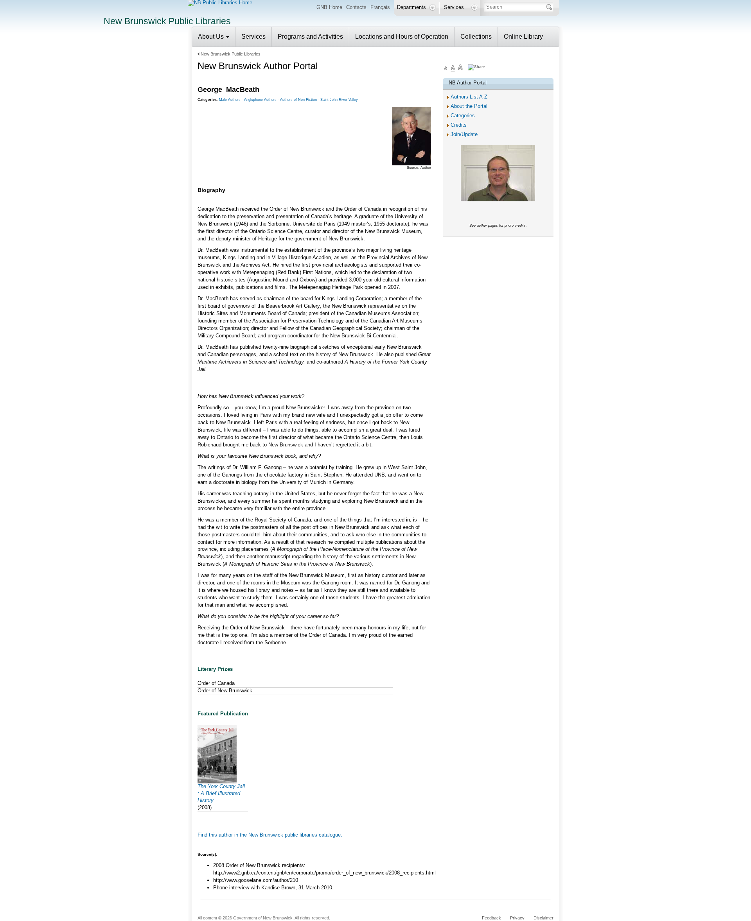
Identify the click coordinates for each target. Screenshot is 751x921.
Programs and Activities (310, 36)
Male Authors (230, 100)
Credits (459, 125)
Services (253, 36)
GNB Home (329, 7)
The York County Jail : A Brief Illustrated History (221, 793)
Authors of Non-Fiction (298, 100)
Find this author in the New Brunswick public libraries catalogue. (270, 835)
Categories (463, 115)
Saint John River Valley (339, 100)
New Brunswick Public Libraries (231, 54)
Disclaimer (543, 918)
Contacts (356, 7)
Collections (476, 36)
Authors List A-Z (469, 97)
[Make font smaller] (446, 68)
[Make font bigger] (460, 68)
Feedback (491, 918)
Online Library (523, 36)
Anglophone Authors (260, 100)
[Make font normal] (453, 68)
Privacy (517, 918)
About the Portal (469, 106)
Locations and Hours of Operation (401, 36)
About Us (211, 36)
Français (380, 7)
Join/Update (464, 134)
